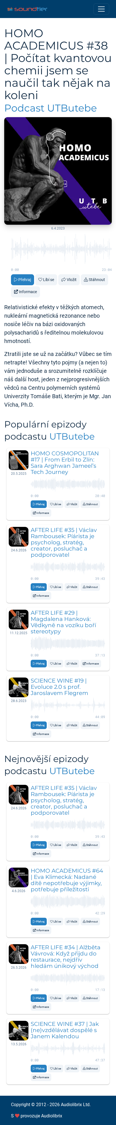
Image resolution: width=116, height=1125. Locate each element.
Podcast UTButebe (50, 108)
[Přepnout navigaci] (101, 9)
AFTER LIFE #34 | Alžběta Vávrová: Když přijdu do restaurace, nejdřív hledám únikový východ (66, 956)
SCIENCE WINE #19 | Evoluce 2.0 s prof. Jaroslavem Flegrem (59, 686)
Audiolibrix (51, 1116)
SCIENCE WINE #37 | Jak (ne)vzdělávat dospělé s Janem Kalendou (65, 1030)
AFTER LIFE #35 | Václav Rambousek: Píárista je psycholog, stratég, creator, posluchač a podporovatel (64, 542)
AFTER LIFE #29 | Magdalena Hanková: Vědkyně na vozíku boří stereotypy (63, 622)
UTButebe (72, 436)
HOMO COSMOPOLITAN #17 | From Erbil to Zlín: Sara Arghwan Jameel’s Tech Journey (65, 462)
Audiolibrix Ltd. (76, 1104)
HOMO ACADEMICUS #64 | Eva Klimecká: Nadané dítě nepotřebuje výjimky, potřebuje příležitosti (67, 880)
